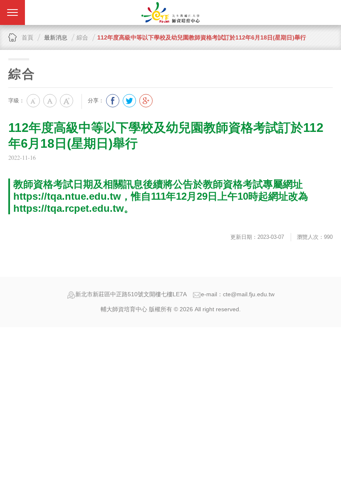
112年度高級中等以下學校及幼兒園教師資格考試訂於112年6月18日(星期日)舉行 (201, 37)
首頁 (27, 37)
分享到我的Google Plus (146, 100)
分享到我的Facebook (112, 100)
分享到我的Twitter (129, 100)
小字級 (33, 100)
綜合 (82, 37)
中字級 (50, 100)
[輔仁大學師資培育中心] (170, 12)
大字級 (66, 100)
